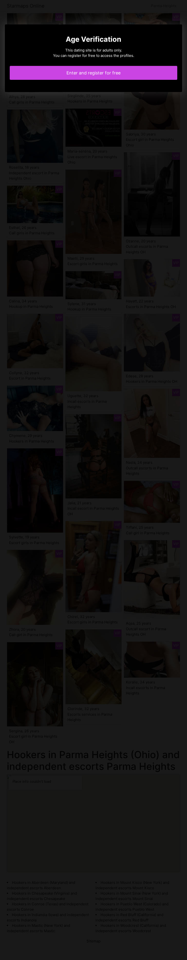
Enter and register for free (93, 72)
